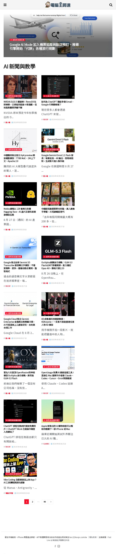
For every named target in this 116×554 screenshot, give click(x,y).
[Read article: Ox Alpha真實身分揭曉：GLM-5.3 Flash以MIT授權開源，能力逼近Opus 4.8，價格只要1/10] (58, 247)
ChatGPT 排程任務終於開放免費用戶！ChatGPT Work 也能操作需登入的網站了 (20, 428)
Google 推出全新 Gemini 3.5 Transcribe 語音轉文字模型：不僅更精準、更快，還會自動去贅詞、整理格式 (20, 267)
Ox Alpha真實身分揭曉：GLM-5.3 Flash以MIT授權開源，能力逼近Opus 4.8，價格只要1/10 (56, 265)
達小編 (14, 54)
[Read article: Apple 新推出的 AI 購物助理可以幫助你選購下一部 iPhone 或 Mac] (58, 411)
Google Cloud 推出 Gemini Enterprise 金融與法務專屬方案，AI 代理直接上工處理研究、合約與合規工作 (19, 323)
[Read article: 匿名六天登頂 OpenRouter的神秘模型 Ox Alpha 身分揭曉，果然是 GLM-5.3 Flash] (20, 358)
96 (45, 501)
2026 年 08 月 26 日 (20, 393)
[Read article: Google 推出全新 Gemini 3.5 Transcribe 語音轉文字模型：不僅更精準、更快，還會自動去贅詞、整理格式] (20, 247)
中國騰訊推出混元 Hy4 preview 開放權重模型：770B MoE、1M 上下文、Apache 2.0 (19, 158)
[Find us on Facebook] (55, 546)
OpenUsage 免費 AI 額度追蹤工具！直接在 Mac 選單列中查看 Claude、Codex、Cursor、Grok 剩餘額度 (58, 375)
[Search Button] (110, 4)
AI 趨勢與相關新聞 (17, 40)
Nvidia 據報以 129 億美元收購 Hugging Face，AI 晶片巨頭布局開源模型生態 (20, 211)
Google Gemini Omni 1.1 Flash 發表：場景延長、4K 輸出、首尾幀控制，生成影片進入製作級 (57, 158)
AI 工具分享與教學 (51, 96)
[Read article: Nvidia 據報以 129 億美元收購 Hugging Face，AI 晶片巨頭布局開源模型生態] (20, 194)
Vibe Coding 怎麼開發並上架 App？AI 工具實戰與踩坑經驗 (20, 481)
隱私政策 (93, 537)
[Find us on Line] (59, 546)
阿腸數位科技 (63, 540)
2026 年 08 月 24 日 (23, 493)
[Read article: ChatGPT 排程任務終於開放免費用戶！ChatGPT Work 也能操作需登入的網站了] (20, 411)
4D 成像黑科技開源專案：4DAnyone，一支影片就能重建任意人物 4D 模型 (57, 321)
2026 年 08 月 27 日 (57, 226)
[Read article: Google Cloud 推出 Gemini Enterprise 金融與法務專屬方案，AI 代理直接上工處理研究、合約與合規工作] (20, 304)
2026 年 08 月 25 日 (59, 444)
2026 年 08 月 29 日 (26, 54)
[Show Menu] (5, 4)
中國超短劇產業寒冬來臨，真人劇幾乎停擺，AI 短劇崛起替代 (58, 210)
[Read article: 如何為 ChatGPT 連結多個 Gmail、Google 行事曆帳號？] (58, 87)
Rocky (45, 119)
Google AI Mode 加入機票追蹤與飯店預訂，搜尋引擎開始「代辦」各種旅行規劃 (44, 46)
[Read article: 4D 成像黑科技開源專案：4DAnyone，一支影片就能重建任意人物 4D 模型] (58, 304)
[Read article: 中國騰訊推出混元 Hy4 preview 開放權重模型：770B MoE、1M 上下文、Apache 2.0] (20, 140)
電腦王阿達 (9, 493)
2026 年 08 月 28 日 (20, 229)
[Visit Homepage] (57, 5)
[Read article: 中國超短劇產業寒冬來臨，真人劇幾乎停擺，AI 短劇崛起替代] (58, 194)
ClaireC (46, 444)
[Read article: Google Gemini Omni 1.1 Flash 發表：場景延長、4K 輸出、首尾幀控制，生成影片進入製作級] (58, 140)
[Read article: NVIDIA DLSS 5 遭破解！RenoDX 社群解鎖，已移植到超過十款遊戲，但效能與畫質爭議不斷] (20, 87)
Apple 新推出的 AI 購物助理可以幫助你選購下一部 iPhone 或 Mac (57, 427)
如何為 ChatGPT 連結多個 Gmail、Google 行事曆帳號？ (57, 103)
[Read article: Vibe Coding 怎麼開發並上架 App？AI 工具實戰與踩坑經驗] (20, 465)
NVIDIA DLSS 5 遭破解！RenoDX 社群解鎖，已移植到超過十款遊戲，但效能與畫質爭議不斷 (20, 104)
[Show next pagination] (51, 501)
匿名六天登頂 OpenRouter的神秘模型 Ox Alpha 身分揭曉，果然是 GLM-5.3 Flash (19, 375)
